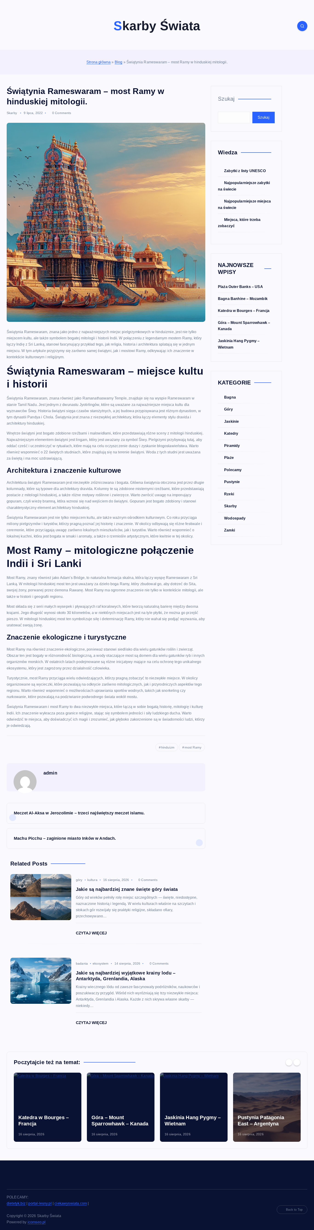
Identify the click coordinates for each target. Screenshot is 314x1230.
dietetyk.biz (16, 1203)
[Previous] (288, 1062)
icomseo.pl (37, 1222)
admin (50, 772)
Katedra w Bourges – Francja (243, 311)
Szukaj (226, 99)
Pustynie (232, 482)
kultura (92, 880)
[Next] (296, 1062)
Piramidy (232, 446)
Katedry (231, 433)
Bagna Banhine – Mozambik (243, 299)
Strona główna (98, 62)
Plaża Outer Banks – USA (240, 287)
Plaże (229, 458)
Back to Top (294, 1209)
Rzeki (229, 494)
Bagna (230, 397)
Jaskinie (231, 421)
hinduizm (167, 747)
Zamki (229, 530)
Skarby (12, 113)
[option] (47, 1107)
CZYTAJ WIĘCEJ (92, 933)
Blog (119, 62)
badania (82, 963)
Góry (228, 409)
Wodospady (234, 518)
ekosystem (100, 963)
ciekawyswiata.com (70, 1203)
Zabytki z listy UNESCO (245, 171)
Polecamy (233, 470)
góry (79, 880)
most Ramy (193, 747)
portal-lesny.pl (39, 1203)
